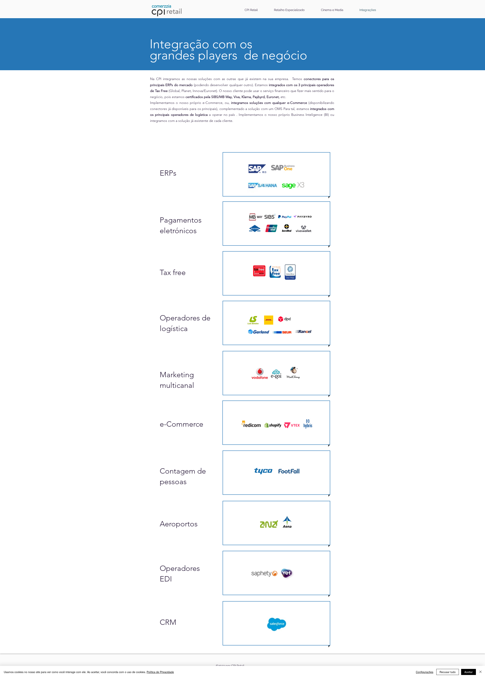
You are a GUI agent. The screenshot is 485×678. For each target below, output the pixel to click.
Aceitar (468, 672)
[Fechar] (480, 672)
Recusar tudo (448, 672)
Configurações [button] (424, 672)
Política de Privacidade (160, 672)
